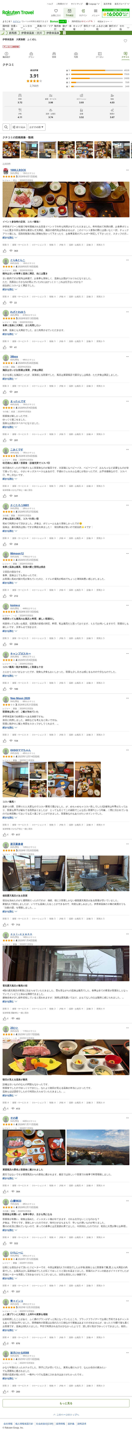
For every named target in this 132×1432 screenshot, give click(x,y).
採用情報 (60, 1423)
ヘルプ (50, 4)
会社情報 (8, 1423)
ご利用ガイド (62, 4)
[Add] (125, 41)
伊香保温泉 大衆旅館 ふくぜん (19, 39)
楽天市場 (107, 4)
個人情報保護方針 (24, 1423)
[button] (11, 149)
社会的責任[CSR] (44, 1423)
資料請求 (81, 1423)
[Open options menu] (127, 170)
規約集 (71, 1423)
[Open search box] (6, 127)
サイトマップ (77, 4)
